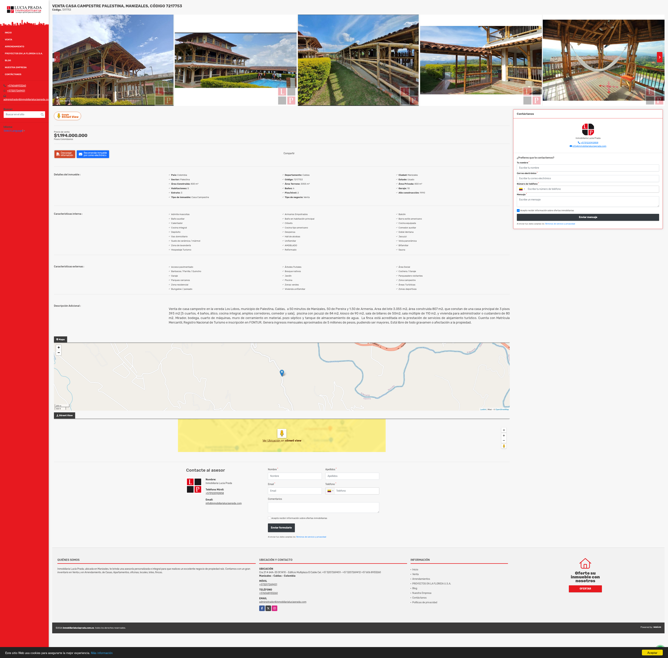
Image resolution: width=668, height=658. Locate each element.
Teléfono (330, 484)
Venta (8, 39)
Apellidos (331, 469)
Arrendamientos (421, 579)
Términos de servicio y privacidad (311, 537)
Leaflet (483, 409)
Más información (102, 653)
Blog (8, 60)
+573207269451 (16, 90)
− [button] (59, 352)
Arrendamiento (14, 46)
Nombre (273, 469)
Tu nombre (523, 162)
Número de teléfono (528, 183)
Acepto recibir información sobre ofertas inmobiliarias (299, 518)
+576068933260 (16, 85)
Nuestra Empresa (16, 67)
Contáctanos (13, 74)
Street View (70, 116)
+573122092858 (215, 493)
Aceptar (652, 652)
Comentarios (275, 499)
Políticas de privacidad (424, 602)
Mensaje (522, 194)
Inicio (8, 32)
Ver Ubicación (272, 440)
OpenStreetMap (502, 409)
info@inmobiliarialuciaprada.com (224, 503)
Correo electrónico (527, 173)
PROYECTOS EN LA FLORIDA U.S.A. (24, 53)
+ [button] (59, 347)
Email (271, 484)
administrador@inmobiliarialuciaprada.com (27, 99)
